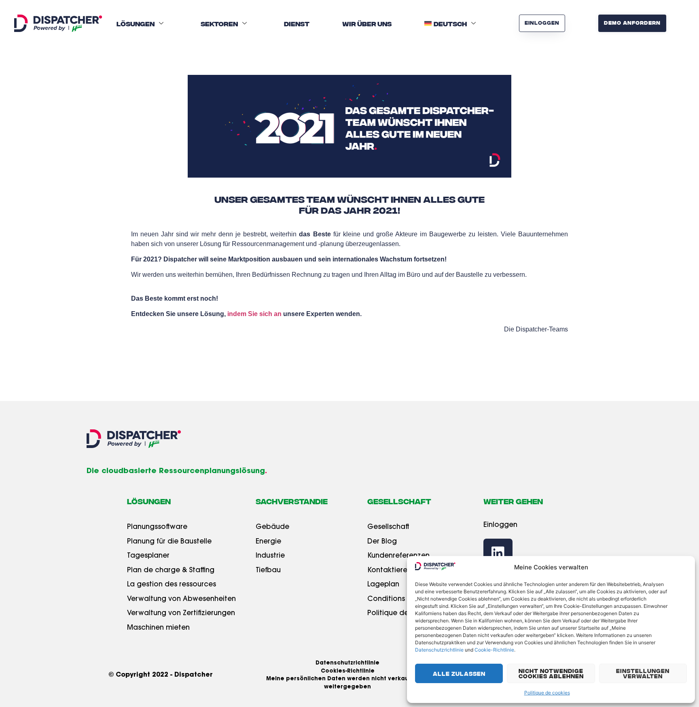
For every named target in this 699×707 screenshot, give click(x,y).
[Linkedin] (498, 553)
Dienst (296, 23)
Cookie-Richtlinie (494, 650)
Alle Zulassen (459, 673)
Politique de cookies (547, 693)
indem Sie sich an (255, 313)
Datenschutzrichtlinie (439, 650)
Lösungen (135, 23)
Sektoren (219, 23)
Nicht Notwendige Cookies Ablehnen (551, 673)
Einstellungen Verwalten (642, 673)
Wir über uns (367, 23)
